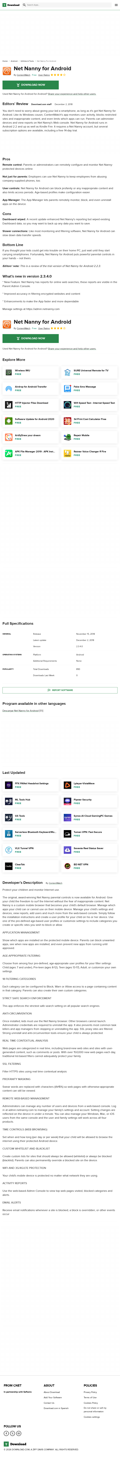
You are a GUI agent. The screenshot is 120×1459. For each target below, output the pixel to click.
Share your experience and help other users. (72, 94)
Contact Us (49, 1403)
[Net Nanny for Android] (6, 71)
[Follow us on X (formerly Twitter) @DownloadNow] (12, 1433)
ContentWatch (55, 883)
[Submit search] (24, 4)
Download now (33, 85)
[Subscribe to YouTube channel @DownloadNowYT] (18, 1433)
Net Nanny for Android (42, 68)
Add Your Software (53, 1397)
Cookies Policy (91, 1403)
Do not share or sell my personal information (95, 1410)
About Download (52, 1392)
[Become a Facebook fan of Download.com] (6, 1433)
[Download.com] (10, 5)
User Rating (44, 75)
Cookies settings (92, 1417)
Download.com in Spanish (56, 1408)
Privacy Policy (90, 1392)
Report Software (62, 690)
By (22, 75)
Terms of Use (90, 1397)
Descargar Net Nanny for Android (20, 710)
